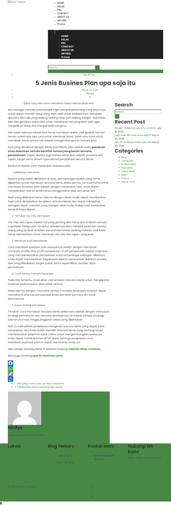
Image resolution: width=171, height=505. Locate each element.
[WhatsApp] (59, 368)
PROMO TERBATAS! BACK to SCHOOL (136, 128)
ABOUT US (63, 17)
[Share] (59, 379)
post (124, 174)
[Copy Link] (59, 373)
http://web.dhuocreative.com (25, 441)
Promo (61, 24)
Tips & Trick (89, 74)
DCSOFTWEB (128, 164)
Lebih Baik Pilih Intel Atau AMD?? (133, 135)
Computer (127, 160)
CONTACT (63, 13)
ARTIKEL (62, 20)
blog (123, 157)
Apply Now (53, 71)
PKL (59, 10)
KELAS (60, 6)
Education (127, 167)
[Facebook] (59, 363)
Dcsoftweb (102, 452)
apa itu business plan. (48, 356)
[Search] (97, 67)
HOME (60, 3)
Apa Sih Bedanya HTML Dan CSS (133, 142)
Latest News (128, 171)
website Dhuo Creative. (84, 349)
